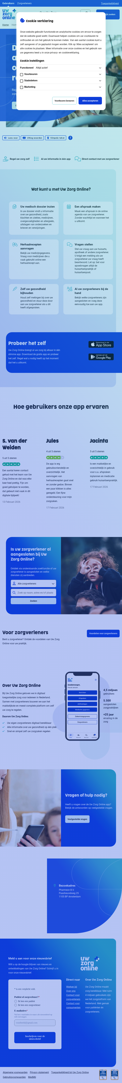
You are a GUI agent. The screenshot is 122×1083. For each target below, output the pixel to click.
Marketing (29, 87)
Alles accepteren (90, 100)
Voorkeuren (30, 74)
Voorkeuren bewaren (64, 100)
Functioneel (33, 67)
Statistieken (30, 80)
